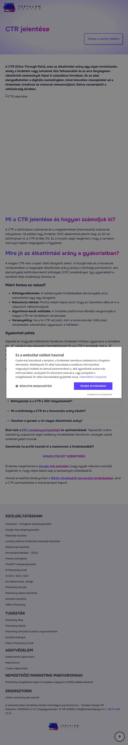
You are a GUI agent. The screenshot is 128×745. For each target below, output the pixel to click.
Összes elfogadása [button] (93, 385)
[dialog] (64, 372)
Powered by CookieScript (99, 394)
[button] (34, 386)
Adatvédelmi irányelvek (93, 376)
